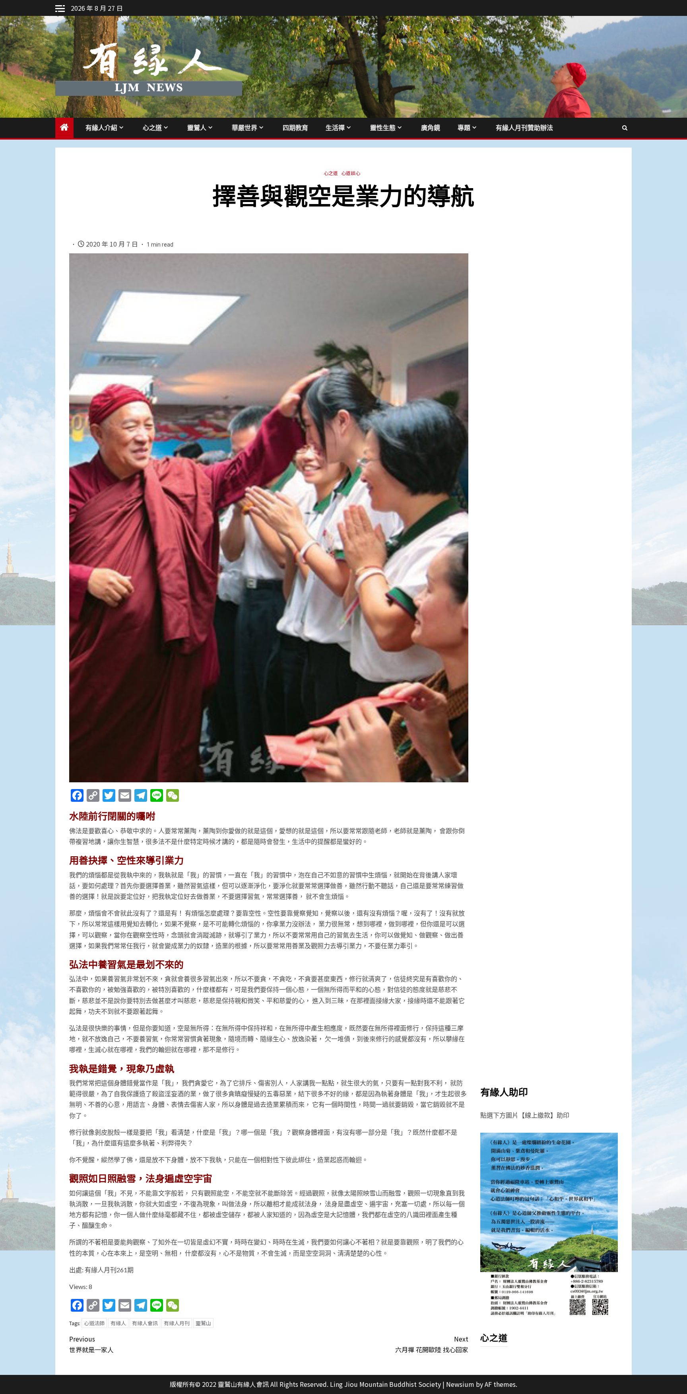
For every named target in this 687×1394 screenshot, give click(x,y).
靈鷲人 (196, 128)
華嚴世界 (244, 128)
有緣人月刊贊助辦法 (524, 128)
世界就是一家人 (91, 1344)
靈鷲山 (203, 1323)
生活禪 (335, 128)
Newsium (460, 1384)
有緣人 (118, 1323)
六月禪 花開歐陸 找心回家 (431, 1344)
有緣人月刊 (177, 1323)
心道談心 (350, 172)
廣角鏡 (430, 128)
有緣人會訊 (145, 1323)
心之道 (152, 128)
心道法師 (94, 1323)
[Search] (625, 127)
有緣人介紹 (101, 128)
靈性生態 (383, 128)
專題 (464, 128)
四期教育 (295, 128)
